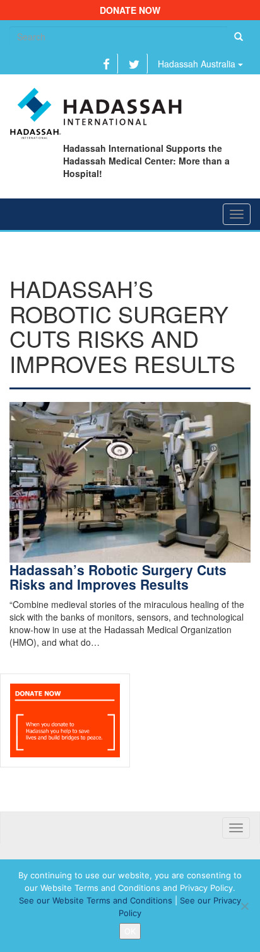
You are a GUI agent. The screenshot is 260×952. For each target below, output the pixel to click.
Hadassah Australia (198, 63)
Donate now (130, 10)
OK (130, 931)
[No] (244, 906)
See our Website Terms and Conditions (95, 900)
